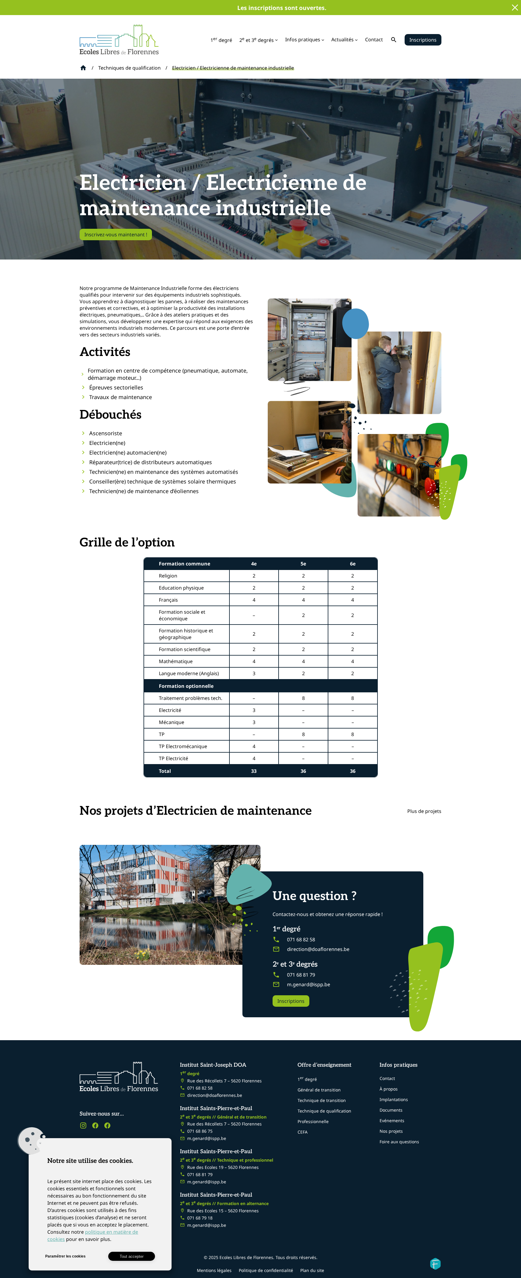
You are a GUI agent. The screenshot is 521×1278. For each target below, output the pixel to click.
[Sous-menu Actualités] (356, 39)
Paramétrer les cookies (65, 1256)
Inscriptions (423, 39)
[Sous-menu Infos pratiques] (322, 39)
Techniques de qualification (129, 68)
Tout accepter (132, 1256)
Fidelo (435, 1264)
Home (83, 67)
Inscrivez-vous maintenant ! (115, 234)
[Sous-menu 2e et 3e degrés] (276, 39)
